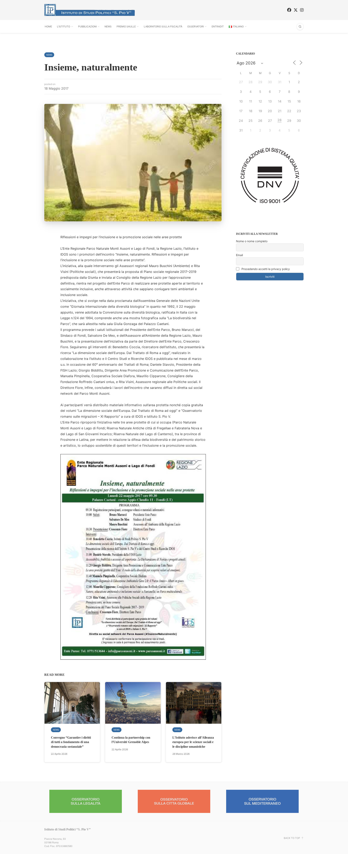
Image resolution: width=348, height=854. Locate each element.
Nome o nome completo (251, 241)
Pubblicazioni (87, 26)
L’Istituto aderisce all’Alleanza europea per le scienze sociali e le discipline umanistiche (193, 742)
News (108, 26)
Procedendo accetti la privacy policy (265, 269)
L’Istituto (63, 26)
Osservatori (195, 26)
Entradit (218, 26)
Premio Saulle (126, 26)
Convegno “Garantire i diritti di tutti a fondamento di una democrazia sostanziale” (71, 742)
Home (48, 26)
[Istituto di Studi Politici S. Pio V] (89, 10)
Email (239, 255)
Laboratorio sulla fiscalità (163, 26)
